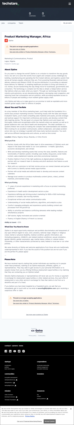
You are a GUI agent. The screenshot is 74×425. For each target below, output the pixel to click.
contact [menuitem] (39, 396)
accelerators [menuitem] (8, 365)
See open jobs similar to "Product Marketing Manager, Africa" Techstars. (33, 52)
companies (12, 23)
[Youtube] (15, 352)
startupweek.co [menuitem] (9, 382)
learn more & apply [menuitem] (10, 369)
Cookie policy (41, 335)
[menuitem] (70, 4)
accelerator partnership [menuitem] (43, 365)
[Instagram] (24, 352)
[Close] (71, 409)
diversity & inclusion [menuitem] (10, 397)
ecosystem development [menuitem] (11, 377)
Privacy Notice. (30, 416)
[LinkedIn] (11, 352)
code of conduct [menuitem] (9, 394)
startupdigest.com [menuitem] (9, 385)
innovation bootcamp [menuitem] (42, 369)
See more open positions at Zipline (37, 314)
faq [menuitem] (38, 394)
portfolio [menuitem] (7, 367)
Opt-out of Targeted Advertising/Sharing (29, 421)
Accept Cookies (50, 421)
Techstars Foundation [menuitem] (10, 399)
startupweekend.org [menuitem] (10, 379)
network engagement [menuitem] (42, 367)
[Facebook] (7, 352)
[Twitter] (20, 352)
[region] (37, 415)
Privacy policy (32, 335)
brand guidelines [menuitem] (41, 398)
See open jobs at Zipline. (17, 49)
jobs (3, 23)
